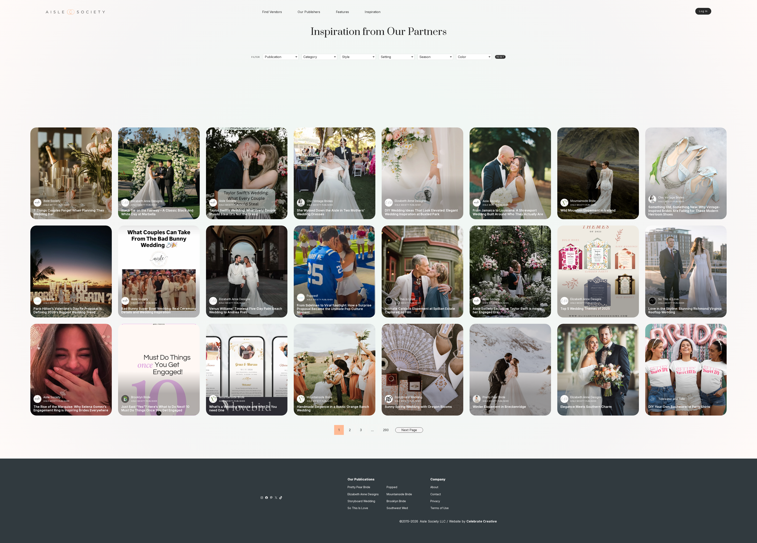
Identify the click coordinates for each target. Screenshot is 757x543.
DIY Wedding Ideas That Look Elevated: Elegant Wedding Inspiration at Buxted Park (421, 212)
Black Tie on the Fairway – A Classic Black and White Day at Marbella (157, 212)
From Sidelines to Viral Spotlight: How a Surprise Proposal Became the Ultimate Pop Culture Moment (334, 308)
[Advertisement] (378, 90)
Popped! (49, 299)
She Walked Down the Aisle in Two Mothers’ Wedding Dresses (331, 212)
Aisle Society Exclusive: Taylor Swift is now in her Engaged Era (507, 310)
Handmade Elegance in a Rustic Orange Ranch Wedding (333, 408)
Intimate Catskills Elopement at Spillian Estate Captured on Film (420, 310)
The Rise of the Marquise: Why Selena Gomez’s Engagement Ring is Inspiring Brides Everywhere (71, 408)
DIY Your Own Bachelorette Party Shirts (679, 406)
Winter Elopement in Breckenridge (499, 406)
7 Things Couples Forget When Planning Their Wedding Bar (69, 212)
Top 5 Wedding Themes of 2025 (585, 308)
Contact (435, 494)
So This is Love (405, 299)
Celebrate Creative (481, 521)
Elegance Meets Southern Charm (586, 406)
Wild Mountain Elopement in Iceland (587, 210)
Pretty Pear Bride (494, 397)
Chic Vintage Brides (320, 201)
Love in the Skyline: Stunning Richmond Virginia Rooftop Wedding (685, 310)
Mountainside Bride (583, 200)
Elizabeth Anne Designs (146, 201)
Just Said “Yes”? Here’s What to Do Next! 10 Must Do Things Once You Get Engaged (155, 408)
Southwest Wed (397, 508)
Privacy (435, 501)
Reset (500, 56)
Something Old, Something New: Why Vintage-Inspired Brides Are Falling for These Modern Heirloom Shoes (684, 210)
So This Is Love (358, 508)
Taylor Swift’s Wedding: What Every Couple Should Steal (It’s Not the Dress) (242, 212)
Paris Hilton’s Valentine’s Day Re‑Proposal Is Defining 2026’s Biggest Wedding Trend (68, 310)
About (434, 487)
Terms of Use (439, 508)
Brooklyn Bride (140, 397)
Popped (392, 487)
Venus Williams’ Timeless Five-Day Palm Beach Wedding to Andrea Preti (245, 310)
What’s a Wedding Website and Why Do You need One (243, 408)
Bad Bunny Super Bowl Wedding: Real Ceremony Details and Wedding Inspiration (158, 310)
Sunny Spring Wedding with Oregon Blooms (418, 406)
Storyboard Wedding (408, 397)
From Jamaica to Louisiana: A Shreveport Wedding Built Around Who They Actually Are (508, 212)
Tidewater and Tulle (671, 399)
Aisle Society (52, 200)
